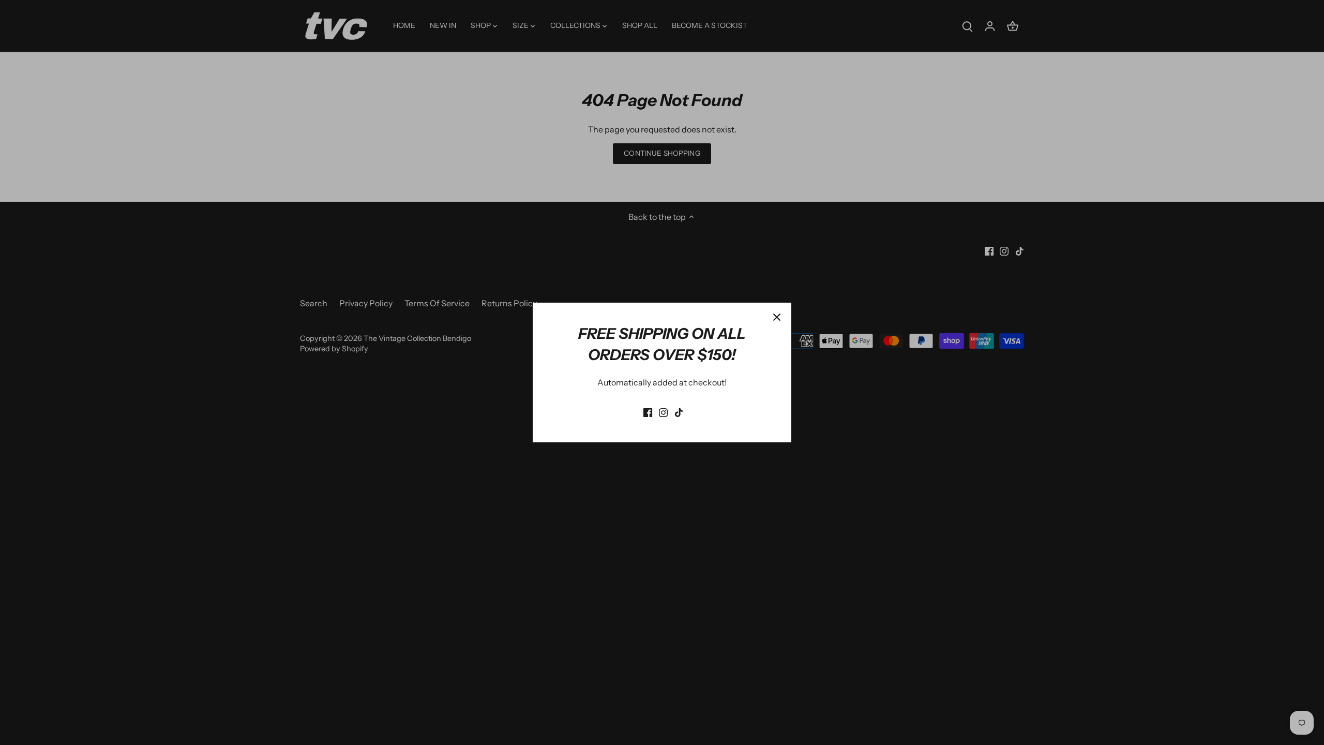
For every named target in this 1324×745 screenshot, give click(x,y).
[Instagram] (663, 411)
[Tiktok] (678, 411)
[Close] (776, 317)
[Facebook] (647, 411)
